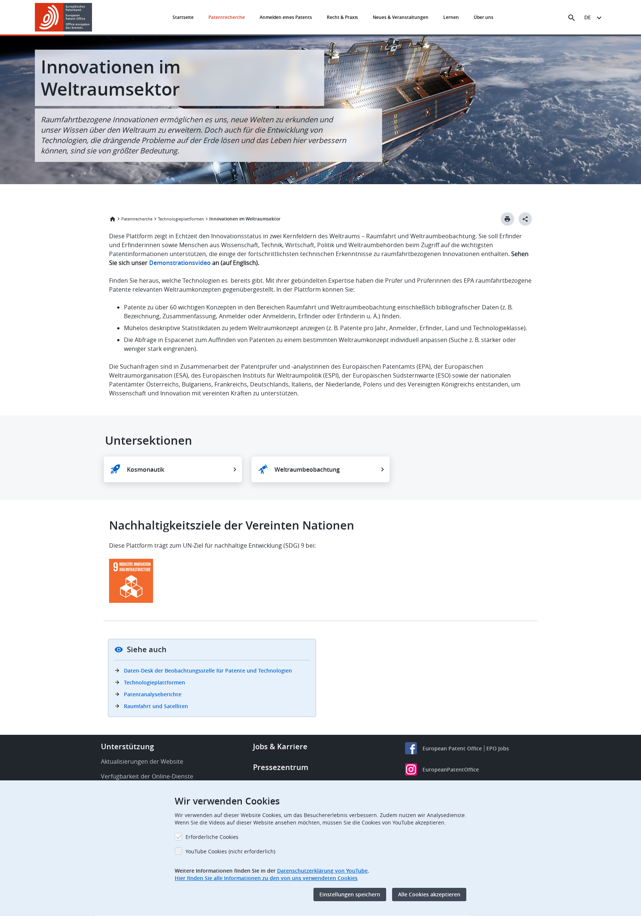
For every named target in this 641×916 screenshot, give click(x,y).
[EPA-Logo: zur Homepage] (63, 17)
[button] (93, 17)
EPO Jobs (497, 748)
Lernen (451, 17)
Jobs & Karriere (280, 746)
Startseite (183, 17)
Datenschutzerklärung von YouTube (322, 870)
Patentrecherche (226, 17)
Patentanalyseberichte (152, 694)
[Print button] (507, 219)
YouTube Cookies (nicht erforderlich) (230, 851)
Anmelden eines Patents (286, 17)
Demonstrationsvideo (180, 263)
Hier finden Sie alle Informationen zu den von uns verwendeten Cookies (266, 878)
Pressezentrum (280, 767)
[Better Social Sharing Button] (525, 219)
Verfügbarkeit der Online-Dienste (147, 776)
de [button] (587, 17)
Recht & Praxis (342, 17)
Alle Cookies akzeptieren (429, 894)
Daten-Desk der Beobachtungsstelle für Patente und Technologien (208, 670)
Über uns (483, 17)
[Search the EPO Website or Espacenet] (571, 17)
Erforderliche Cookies (212, 836)
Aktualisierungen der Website (142, 761)
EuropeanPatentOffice (451, 769)
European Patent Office (452, 748)
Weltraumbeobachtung (307, 469)
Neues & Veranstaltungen (400, 17)
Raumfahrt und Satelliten (156, 706)
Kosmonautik (145, 469)
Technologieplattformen (181, 219)
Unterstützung (127, 746)
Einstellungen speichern (349, 894)
